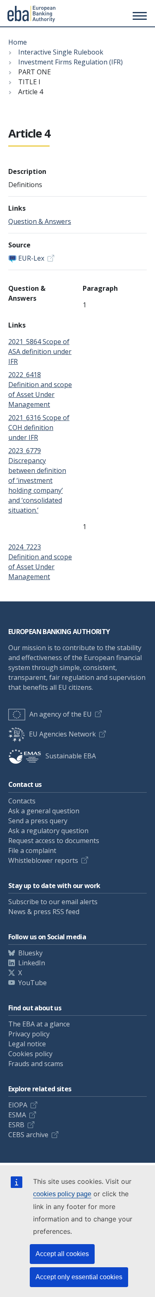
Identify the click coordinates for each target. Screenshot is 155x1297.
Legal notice (27, 1043)
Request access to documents (53, 840)
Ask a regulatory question (48, 830)
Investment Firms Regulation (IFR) (70, 62)
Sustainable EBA (70, 755)
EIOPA (17, 1104)
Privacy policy (29, 1033)
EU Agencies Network (62, 734)
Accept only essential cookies (79, 1276)
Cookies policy (30, 1053)
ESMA (17, 1114)
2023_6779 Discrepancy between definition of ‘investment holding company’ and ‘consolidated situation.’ (37, 480)
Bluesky (30, 952)
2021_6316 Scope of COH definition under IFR (38, 427)
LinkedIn (31, 962)
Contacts (22, 800)
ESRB (16, 1124)
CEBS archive (28, 1134)
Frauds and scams (35, 1063)
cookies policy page (62, 1193)
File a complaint (32, 850)
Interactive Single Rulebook (60, 52)
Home (17, 42)
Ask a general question (43, 810)
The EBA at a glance (39, 1024)
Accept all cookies (62, 1253)
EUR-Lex (31, 258)
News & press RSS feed (43, 911)
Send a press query (37, 820)
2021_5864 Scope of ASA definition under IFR (40, 351)
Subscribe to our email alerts (53, 901)
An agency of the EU (60, 714)
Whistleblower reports (43, 860)
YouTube (32, 982)
